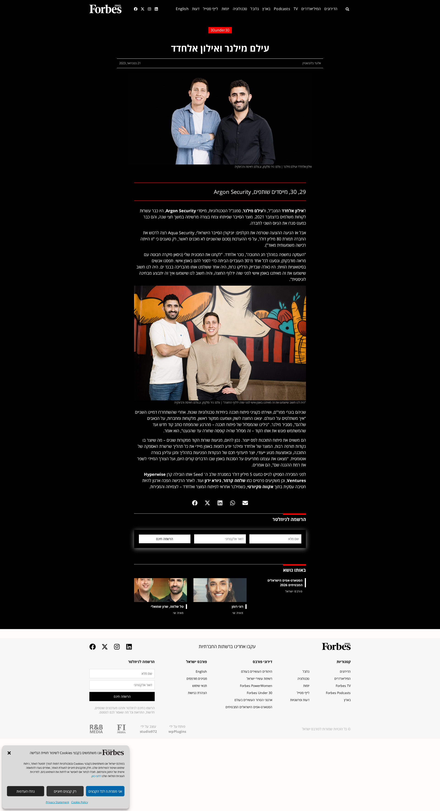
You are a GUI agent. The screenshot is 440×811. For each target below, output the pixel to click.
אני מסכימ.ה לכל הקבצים (105, 791)
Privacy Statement (57, 802)
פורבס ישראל (196, 661)
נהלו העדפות (25, 791)
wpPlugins (177, 731)
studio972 (148, 731)
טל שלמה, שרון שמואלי (167, 606)
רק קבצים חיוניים (65, 791)
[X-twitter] (142, 9)
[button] (9, 753)
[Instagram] (149, 9)
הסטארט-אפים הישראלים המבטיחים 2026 (284, 582)
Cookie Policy (79, 802)
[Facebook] (136, 9)
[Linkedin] (156, 9)
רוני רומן (237, 606)
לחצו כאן (96, 776)
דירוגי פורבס (262, 661)
